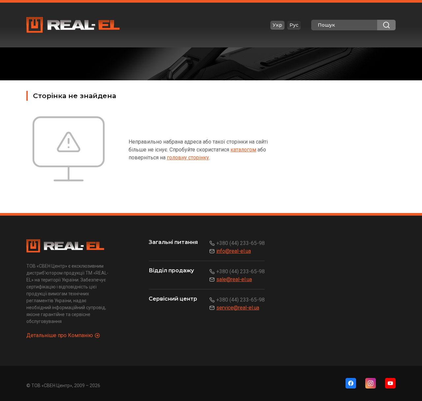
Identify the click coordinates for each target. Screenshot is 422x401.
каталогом (243, 150)
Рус (293, 25)
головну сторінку (188, 157)
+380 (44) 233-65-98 (240, 243)
